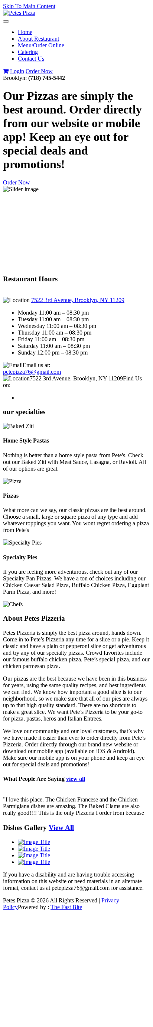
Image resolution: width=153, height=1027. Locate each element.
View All (61, 827)
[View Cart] (6, 71)
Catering (28, 52)
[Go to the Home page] (19, 13)
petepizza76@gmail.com (32, 372)
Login (17, 71)
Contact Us (31, 58)
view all (75, 779)
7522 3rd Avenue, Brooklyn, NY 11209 (77, 300)
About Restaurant (38, 38)
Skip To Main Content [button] (29, 6)
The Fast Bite (66, 907)
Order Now (39, 71)
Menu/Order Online (41, 45)
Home (25, 32)
